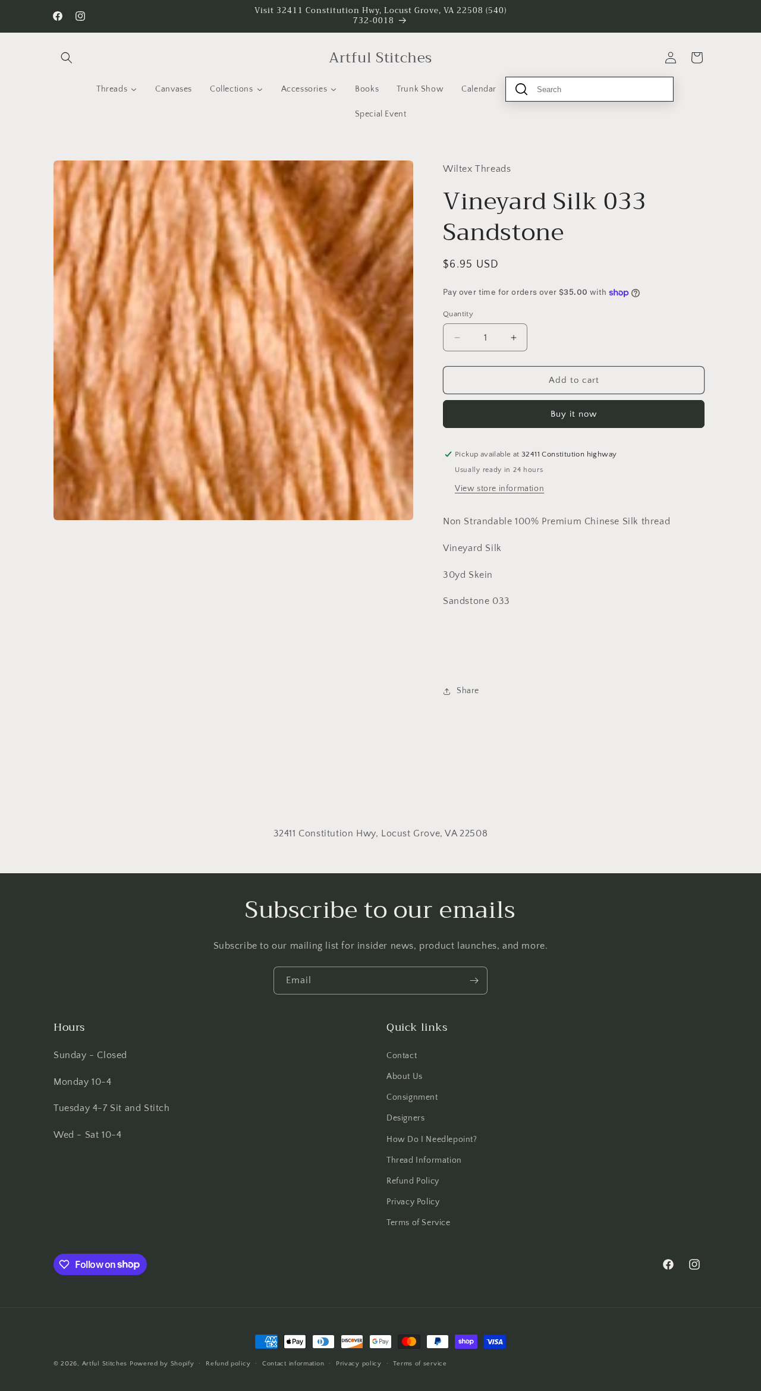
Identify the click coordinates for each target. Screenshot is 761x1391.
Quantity (458, 314)
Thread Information (424, 1160)
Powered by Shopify (162, 1363)
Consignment (412, 1097)
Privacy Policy (412, 1201)
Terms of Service (418, 1222)
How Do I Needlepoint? (431, 1139)
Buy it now (574, 414)
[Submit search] (521, 89)
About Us (404, 1076)
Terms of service (419, 1363)
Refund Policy (412, 1180)
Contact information (293, 1363)
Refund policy (228, 1363)
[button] (67, 58)
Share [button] (468, 691)
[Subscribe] (474, 981)
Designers (405, 1117)
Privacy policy (359, 1363)
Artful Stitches (105, 1363)
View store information (499, 488)
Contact (401, 1055)
